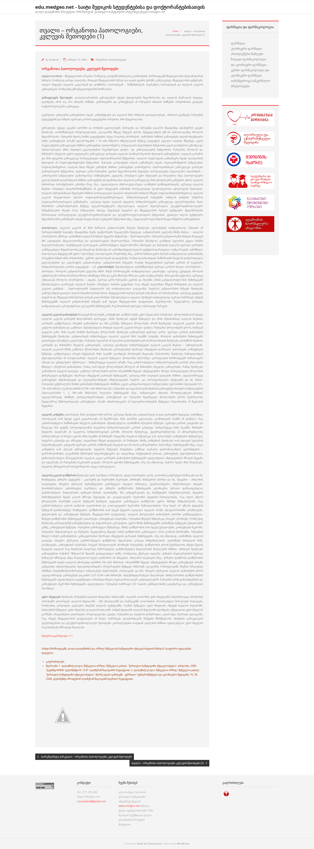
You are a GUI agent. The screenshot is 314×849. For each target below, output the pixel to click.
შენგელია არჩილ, (95, 666)
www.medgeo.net (129, 806)
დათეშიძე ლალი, (72, 666)
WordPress (183, 843)
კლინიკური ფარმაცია (246, 48)
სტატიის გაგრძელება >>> (57, 636)
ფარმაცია (238, 43)
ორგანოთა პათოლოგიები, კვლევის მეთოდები (80, 68)
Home (175, 31)
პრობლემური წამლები (247, 54)
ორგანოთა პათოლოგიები (110, 59)
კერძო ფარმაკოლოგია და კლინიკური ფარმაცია (250, 72)
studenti (54, 59)
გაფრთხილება (55, 661)
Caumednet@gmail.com (91, 801)
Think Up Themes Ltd (148, 843)
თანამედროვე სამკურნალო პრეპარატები (250, 83)
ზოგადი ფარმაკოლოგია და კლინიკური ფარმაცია (249, 62)
